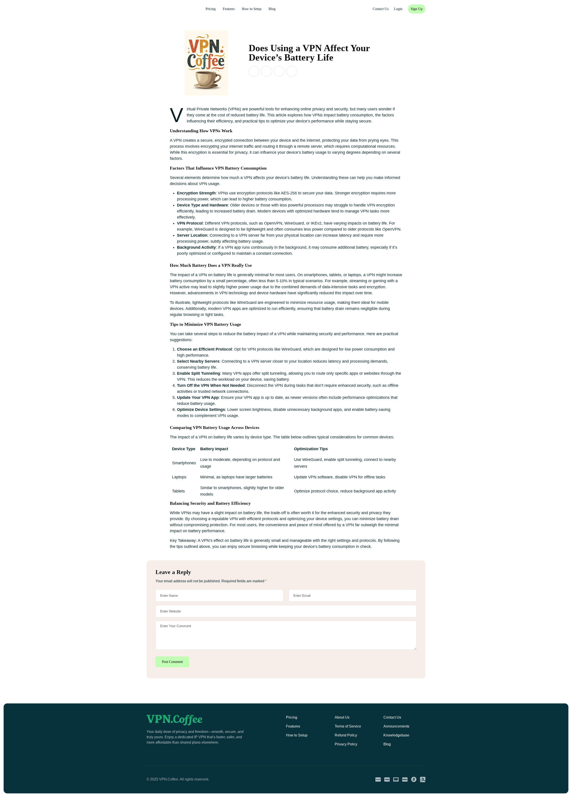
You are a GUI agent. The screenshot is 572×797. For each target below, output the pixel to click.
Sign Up (417, 9)
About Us (342, 717)
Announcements (396, 726)
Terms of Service (348, 726)
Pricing (211, 9)
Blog (272, 9)
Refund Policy (346, 735)
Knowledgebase (396, 735)
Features (229, 9)
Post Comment (172, 662)
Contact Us (392, 717)
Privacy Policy (346, 744)
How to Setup (251, 9)
